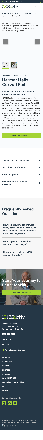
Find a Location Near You (13, 1)
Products (6, 357)
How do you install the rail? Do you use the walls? (18, 253)
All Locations (7, 345)
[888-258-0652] (39, 1)
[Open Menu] (39, 6)
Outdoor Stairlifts (28, 13)
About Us (6, 374)
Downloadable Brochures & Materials (15, 183)
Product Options (10, 174)
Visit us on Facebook (10, 403)
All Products (6, 13)
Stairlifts (16, 13)
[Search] (34, 6)
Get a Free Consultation (21, 135)
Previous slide (5, 41)
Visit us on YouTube (15, 403)
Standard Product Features (15, 160)
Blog (4, 386)
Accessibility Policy (13, 422)
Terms (4, 422)
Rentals (5, 366)
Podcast (5, 390)
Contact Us (6, 339)
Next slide (37, 41)
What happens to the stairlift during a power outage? (17, 243)
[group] (5, 65)
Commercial (7, 361)
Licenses (6, 370)
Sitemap (33, 422)
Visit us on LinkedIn (4, 403)
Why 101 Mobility (10, 378)
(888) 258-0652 (8, 334)
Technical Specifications (14, 167)
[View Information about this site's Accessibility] (11, 426)
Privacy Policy (33, 420)
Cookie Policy (25, 422)
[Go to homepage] (10, 6)
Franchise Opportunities (13, 382)
